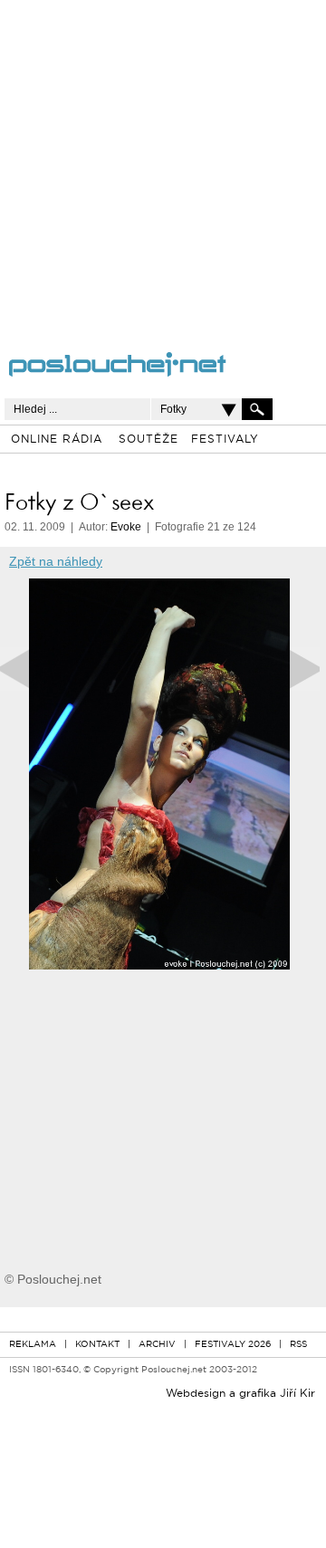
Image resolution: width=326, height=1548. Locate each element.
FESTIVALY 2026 (233, 1344)
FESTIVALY (225, 440)
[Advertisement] (163, 163)
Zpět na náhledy (55, 561)
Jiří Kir (297, 1394)
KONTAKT (97, 1344)
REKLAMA (32, 1344)
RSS (298, 1344)
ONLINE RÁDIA (56, 440)
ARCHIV (157, 1344)
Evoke (125, 527)
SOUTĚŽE (148, 440)
